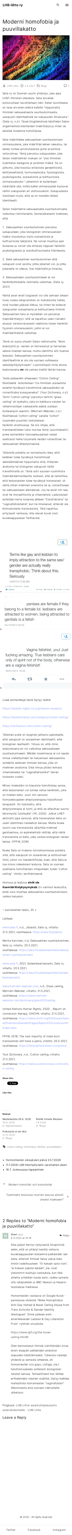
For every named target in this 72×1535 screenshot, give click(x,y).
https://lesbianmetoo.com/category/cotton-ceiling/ (36, 717)
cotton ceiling (14, 1146)
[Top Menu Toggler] (67, 5)
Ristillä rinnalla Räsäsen (49, 1119)
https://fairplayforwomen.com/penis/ (43, 1045)
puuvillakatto (54, 1146)
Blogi (44, 85)
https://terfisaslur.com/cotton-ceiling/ (27, 726)
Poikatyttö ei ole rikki (14, 1131)
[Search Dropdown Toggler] (58, 5)
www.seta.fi (10, 927)
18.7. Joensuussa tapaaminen (25, 1169)
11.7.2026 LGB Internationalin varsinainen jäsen (36, 1165)
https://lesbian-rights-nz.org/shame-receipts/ (32, 708)
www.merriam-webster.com (20, 986)
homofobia (30, 1146)
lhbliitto (41, 1146)
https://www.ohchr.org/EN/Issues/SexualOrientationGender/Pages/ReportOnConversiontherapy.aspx (36, 1023)
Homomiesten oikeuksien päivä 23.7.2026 (33, 1160)
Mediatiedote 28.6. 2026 (17, 1119)
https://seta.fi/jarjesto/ (47, 932)
